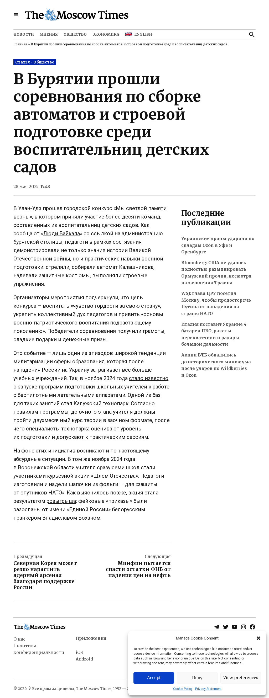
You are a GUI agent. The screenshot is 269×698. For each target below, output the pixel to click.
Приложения (91, 638)
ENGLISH (143, 34)
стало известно (148, 378)
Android (84, 659)
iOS (79, 652)
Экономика (105, 34)
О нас (19, 639)
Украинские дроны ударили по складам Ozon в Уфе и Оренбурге (217, 245)
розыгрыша (61, 501)
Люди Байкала (61, 233)
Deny (197, 677)
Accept (154, 677)
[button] (258, 638)
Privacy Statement (208, 689)
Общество (75, 34)
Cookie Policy (183, 689)
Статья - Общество (34, 62)
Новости (23, 34)
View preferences (240, 677)
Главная (20, 44)
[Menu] (16, 15)
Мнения (49, 34)
